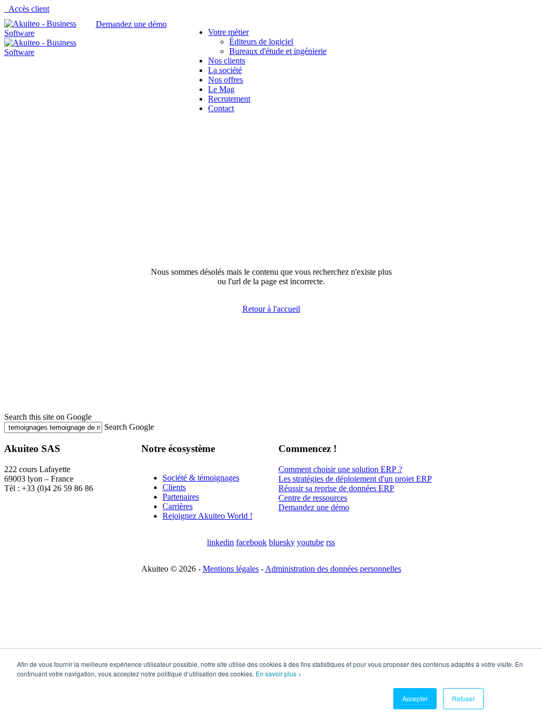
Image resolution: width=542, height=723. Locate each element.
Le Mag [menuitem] (221, 89)
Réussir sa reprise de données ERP (336, 488)
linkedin (220, 542)
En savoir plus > (279, 673)
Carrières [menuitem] (177, 506)
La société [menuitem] (225, 70)
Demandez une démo (313, 507)
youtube (310, 542)
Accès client (28, 8)
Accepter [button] (415, 698)
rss (330, 542)
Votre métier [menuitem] (228, 32)
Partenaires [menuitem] (180, 496)
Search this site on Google (48, 416)
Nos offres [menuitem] (225, 79)
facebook (251, 542)
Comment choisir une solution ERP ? (340, 469)
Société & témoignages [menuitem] (200, 477)
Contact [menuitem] (221, 108)
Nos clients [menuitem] (226, 60)
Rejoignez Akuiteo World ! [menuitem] (207, 515)
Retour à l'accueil (271, 308)
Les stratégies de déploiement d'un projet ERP (355, 478)
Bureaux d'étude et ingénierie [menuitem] (278, 51)
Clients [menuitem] (174, 487)
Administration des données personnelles (333, 568)
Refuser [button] (463, 698)
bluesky (282, 542)
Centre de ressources (312, 497)
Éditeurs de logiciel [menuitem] (261, 41)
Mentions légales (231, 568)
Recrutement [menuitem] (229, 98)
